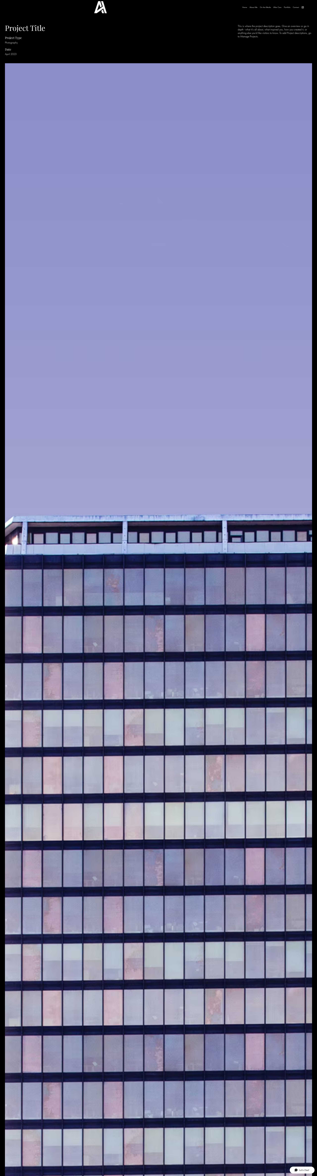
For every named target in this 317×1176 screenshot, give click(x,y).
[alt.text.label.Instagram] (302, 7)
